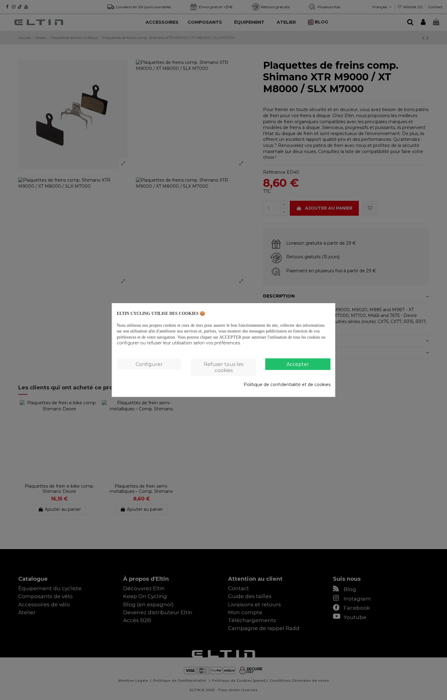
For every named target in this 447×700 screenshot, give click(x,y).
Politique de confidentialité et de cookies (287, 384)
